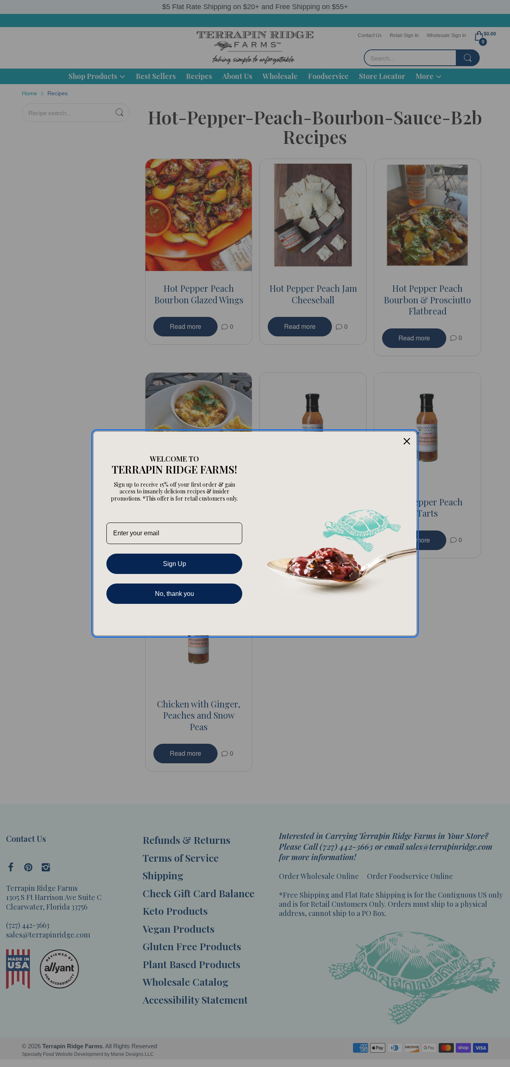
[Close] (406, 441)
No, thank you (174, 593)
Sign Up (174, 563)
